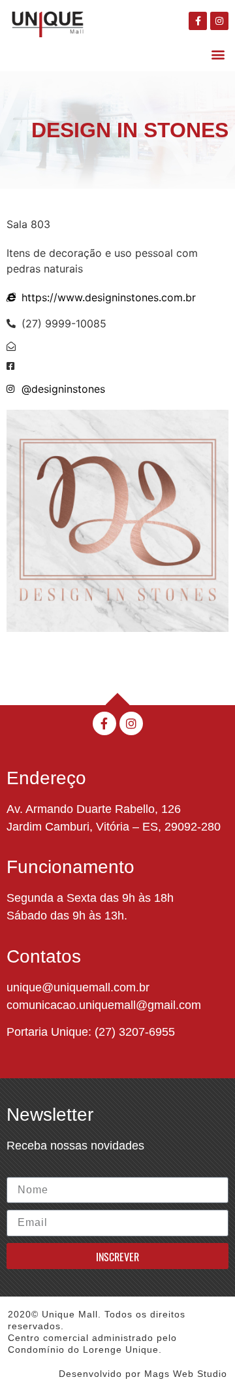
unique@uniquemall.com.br (78, 987)
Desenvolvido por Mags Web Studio (143, 1373)
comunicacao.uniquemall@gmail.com (104, 1005)
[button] (217, 54)
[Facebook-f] (198, 21)
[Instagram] (219, 21)
